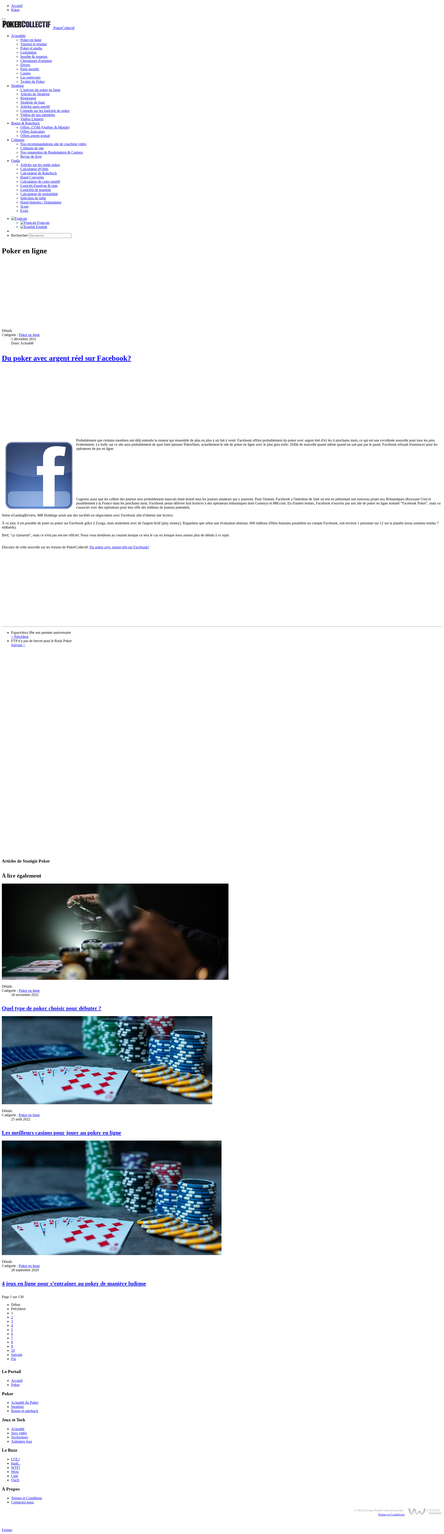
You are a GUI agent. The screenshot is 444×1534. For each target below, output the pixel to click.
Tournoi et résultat (33, 44)
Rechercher (19, 235)
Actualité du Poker (24, 1402)
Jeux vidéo (19, 1433)
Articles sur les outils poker (40, 165)
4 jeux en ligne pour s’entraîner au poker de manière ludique (74, 1283)
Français (42, 223)
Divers (25, 65)
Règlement (28, 98)
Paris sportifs (29, 69)
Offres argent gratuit (35, 136)
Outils (15, 161)
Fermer (7, 1530)
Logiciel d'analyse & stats (39, 186)
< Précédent (19, 637)
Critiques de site (32, 148)
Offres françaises (32, 131)
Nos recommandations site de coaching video (53, 144)
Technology (19, 1437)
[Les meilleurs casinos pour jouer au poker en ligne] (107, 1103)
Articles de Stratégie (35, 94)
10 (13, 1350)
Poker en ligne (30, 40)
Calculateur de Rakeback (38, 173)
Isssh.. (15, 1463)
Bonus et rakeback (24, 1411)
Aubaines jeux (21, 1441)
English (41, 227)
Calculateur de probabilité (39, 194)
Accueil (16, 6)
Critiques (17, 140)
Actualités (18, 36)
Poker (15, 10)
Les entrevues (30, 77)
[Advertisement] (140, 292)
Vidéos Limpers (31, 119)
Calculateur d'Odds (34, 169)
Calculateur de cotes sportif (40, 181)
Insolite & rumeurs (33, 57)
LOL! (15, 1459)
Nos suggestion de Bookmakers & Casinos (51, 152)
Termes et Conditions (26, 1498)
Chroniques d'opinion (36, 61)
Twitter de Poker (32, 82)
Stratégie (17, 86)
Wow (15, 1472)
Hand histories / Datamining (40, 202)
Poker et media (31, 48)
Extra (24, 211)
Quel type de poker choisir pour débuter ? (51, 1008)
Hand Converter (32, 177)
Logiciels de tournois (35, 190)
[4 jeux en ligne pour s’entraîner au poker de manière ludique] (112, 1254)
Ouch (15, 1480)
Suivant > (18, 645)
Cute (14, 1476)
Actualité (17, 1429)
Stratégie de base (32, 102)
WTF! (15, 1467)
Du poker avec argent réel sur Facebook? (66, 358)
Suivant (16, 1355)
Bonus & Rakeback (25, 123)
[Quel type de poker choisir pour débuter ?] (115, 978)
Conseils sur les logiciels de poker (45, 111)
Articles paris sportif (35, 106)
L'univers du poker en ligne (40, 90)
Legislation (28, 52)
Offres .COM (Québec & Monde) (45, 127)
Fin (13, 1359)
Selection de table (33, 198)
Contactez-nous (22, 1502)
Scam (24, 206)
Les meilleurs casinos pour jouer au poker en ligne (61, 1133)
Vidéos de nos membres (37, 115)
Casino (25, 73)
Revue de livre (31, 156)
